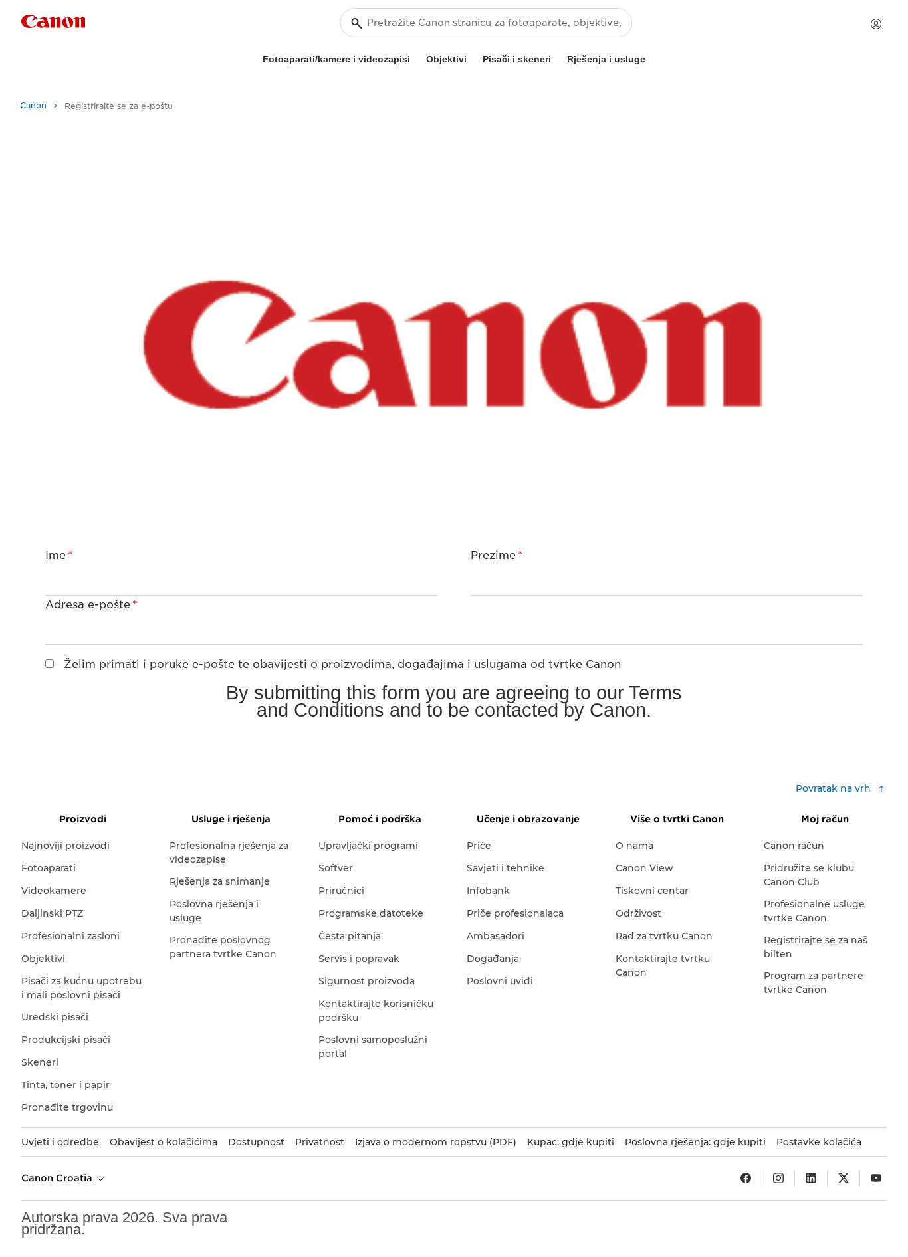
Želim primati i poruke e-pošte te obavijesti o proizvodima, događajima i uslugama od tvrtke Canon (342, 664)
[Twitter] (843, 1178)
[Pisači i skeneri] (556, 57)
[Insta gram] (778, 1178)
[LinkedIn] (811, 1178)
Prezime (496, 555)
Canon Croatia (58, 1178)
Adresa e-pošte (91, 604)
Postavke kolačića (818, 1142)
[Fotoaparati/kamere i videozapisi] (415, 57)
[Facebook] (745, 1178)
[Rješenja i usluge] (650, 57)
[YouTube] (876, 1178)
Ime (58, 555)
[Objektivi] (472, 57)
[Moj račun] (876, 24)
